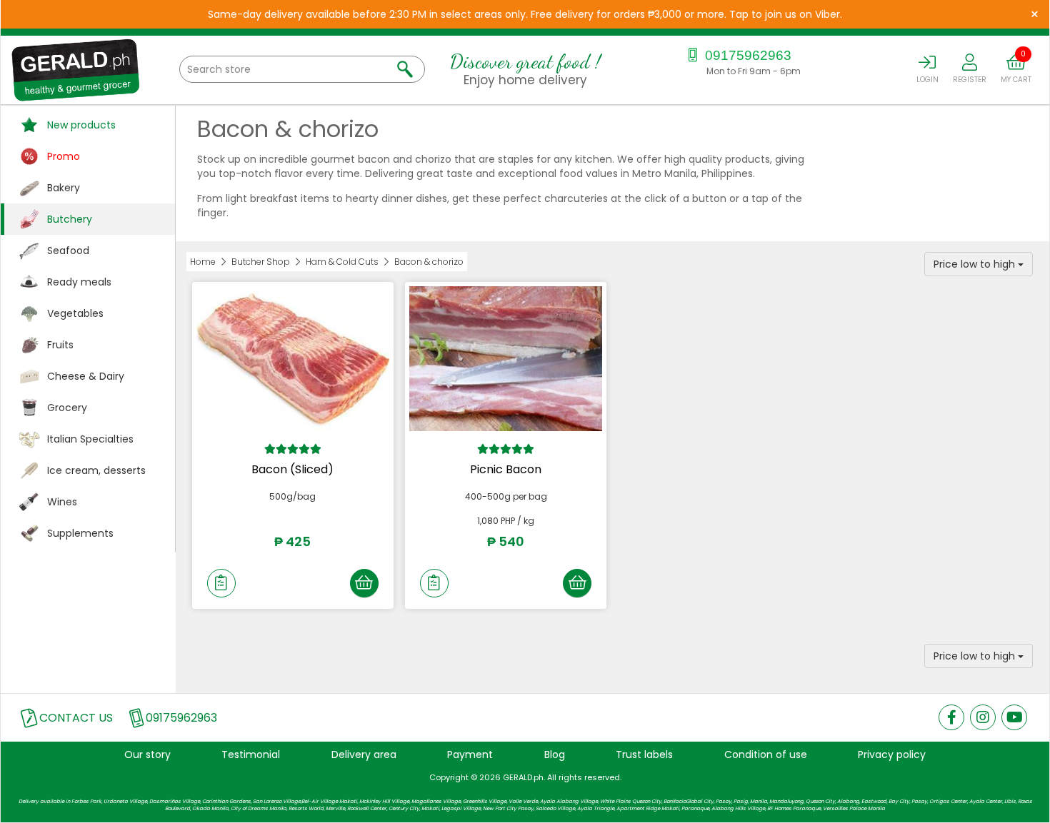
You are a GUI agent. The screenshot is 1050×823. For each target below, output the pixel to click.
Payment (470, 754)
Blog (554, 754)
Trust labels (644, 754)
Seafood (68, 250)
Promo (63, 156)
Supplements (80, 533)
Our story (147, 754)
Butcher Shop (260, 262)
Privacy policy (892, 754)
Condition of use (765, 754)
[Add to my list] (221, 583)
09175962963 (746, 55)
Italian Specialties (90, 439)
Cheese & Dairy (85, 376)
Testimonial (250, 754)
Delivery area (363, 754)
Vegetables (75, 313)
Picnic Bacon (505, 469)
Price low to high (976, 264)
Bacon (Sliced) (292, 469)
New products (81, 125)
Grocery (67, 407)
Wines (62, 502)
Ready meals (79, 282)
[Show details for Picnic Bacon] (505, 358)
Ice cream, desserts (96, 470)
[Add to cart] (364, 583)
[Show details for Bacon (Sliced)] (292, 358)
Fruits (60, 345)
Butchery (69, 219)
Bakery (63, 188)
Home (203, 262)
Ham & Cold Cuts (342, 262)
